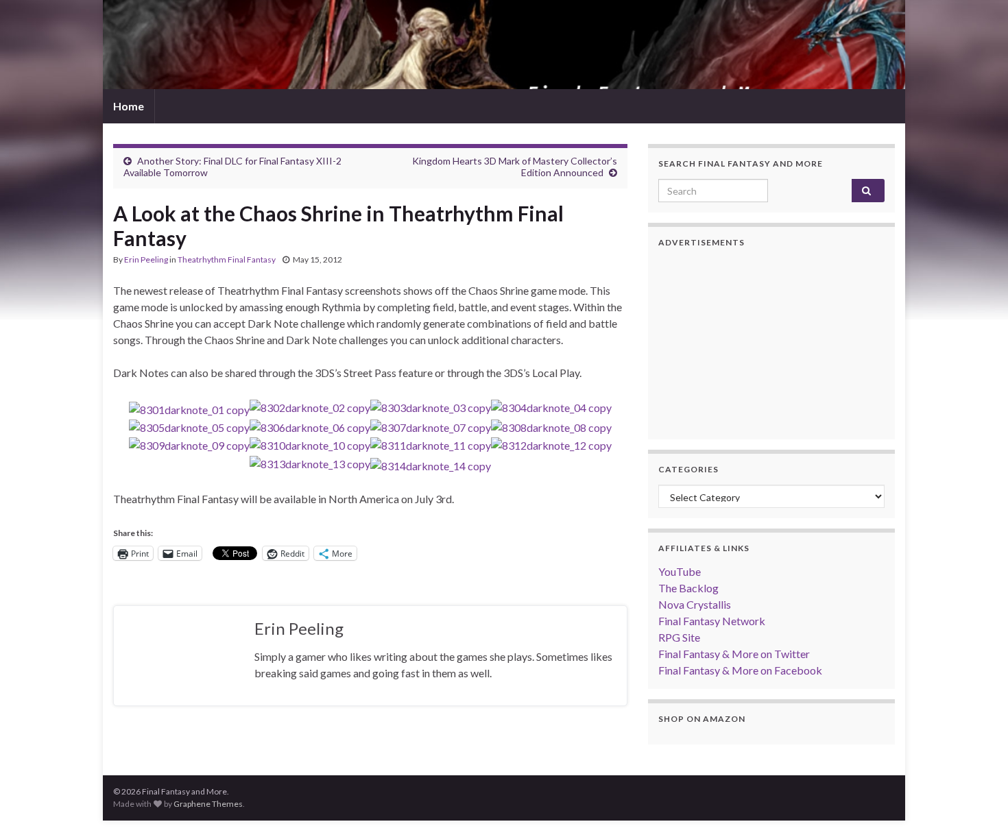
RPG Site (679, 637)
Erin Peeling (146, 259)
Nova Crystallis (694, 604)
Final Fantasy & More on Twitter (734, 653)
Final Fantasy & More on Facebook (740, 670)
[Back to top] (977, 806)
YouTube (679, 571)
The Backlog (688, 587)
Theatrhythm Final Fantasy (227, 259)
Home (128, 105)
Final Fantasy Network (711, 620)
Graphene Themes (208, 804)
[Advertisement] (771, 343)
